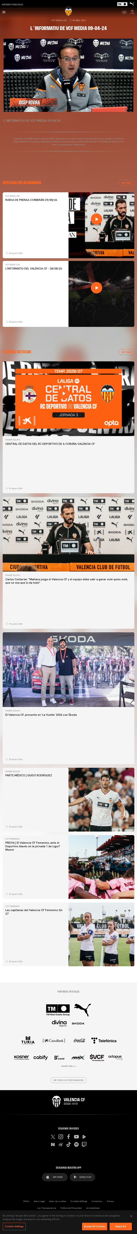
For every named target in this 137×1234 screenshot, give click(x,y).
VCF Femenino (12, 839)
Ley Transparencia (46, 1208)
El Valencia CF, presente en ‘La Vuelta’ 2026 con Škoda (41, 715)
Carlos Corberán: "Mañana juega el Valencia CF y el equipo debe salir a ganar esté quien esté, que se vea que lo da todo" (66, 581)
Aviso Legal (39, 1201)
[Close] (131, 1216)
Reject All (120, 1226)
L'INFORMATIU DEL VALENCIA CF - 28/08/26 (33, 268)
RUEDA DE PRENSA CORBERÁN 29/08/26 (31, 200)
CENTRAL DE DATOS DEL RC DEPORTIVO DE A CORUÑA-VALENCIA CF (50, 444)
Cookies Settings (79, 1201)
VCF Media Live (59, 20)
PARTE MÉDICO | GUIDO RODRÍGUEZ (29, 775)
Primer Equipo (12, 440)
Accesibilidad (93, 1208)
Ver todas (126, 182)
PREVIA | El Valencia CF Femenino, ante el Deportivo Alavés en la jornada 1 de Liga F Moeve (32, 846)
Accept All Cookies (94, 1226)
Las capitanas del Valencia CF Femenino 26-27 (34, 911)
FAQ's (26, 1201)
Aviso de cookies (57, 1201)
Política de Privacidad (71, 1208)
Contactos (97, 1201)
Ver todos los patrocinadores (68, 1080)
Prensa (110, 1201)
